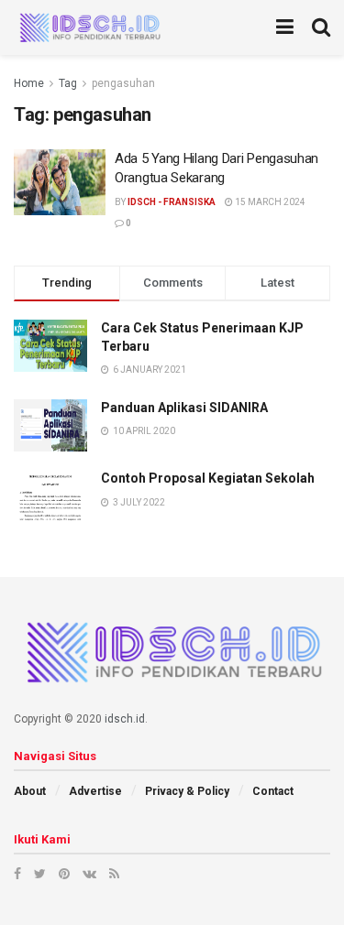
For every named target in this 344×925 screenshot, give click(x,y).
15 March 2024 (269, 202)
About (30, 791)
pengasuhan (123, 83)
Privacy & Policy (187, 791)
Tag (68, 83)
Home (29, 83)
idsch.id (125, 719)
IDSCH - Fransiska (172, 202)
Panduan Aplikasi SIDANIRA (184, 407)
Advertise (95, 791)
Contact (273, 791)
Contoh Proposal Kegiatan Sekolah (208, 478)
